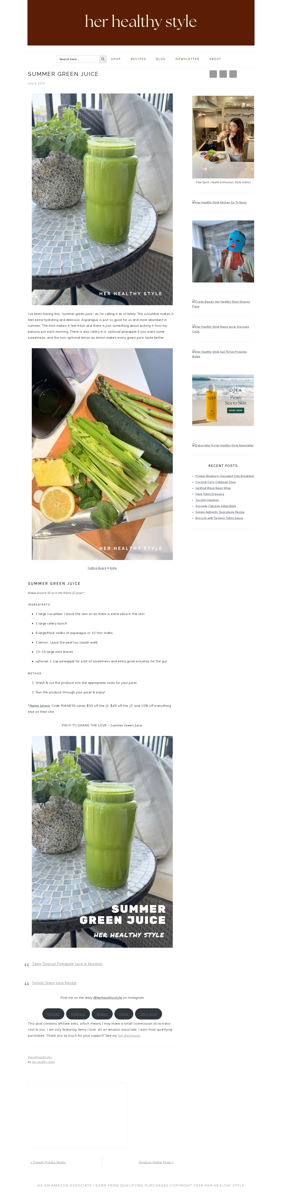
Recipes (53, 1014)
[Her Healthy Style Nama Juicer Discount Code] (223, 331)
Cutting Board (97, 568)
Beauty (102, 1014)
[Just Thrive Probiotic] (223, 356)
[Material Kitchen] (219, 202)
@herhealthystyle (107, 997)
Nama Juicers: (40, 705)
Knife (113, 568)
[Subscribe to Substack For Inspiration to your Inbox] (223, 445)
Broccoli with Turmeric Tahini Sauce (219, 518)
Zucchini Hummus (207, 500)
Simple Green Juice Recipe (54, 983)
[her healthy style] (141, 48)
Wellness (78, 1014)
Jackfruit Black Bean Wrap (213, 488)
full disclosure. (129, 1035)
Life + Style (148, 1014)
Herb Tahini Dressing (210, 494)
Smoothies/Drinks (40, 1057)
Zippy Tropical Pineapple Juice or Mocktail (67, 964)
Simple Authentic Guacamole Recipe (220, 512)
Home (123, 1014)
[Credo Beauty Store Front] (223, 306)
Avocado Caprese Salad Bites (216, 506)
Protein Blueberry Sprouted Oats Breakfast (225, 476)
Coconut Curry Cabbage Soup (216, 482)
